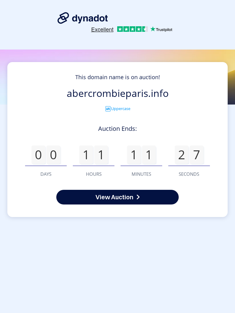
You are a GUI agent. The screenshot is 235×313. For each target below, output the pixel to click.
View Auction (114, 197)
